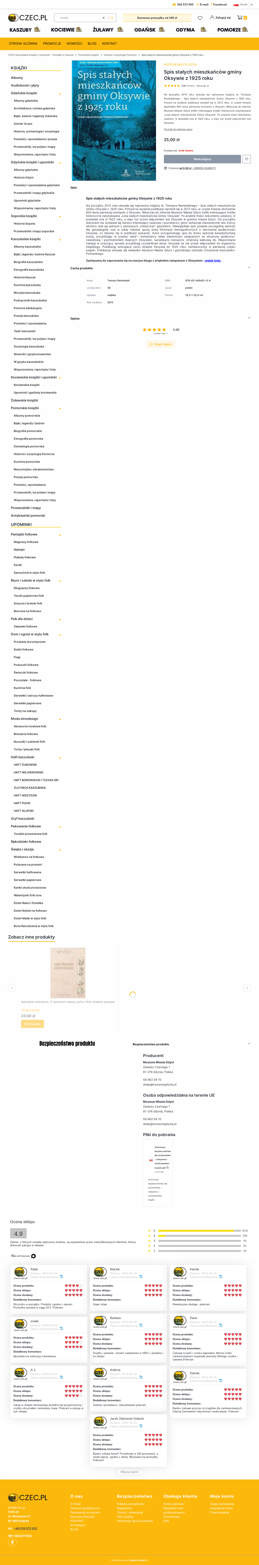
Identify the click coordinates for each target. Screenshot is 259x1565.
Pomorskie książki (88, 54)
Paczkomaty (171, 1516)
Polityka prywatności (130, 1504)
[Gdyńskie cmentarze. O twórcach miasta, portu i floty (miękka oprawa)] (67, 973)
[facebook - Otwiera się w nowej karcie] (12, 1542)
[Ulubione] (201, 18)
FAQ (166, 1521)
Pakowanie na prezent (85, 1512)
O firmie (75, 1504)
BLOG (74, 1529)
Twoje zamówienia (222, 1504)
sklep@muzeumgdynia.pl (159, 1084)
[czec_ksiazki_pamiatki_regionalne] (36, 1498)
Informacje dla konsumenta (135, 1521)
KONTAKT (77, 1521)
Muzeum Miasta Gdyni (180, 64)
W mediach (77, 1525)
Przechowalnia (219, 1512)
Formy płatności (173, 1504)
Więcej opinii (129, 1471)
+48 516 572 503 (25, 1528)
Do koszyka (32, 1023)
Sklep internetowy (128, 1560)
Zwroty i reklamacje (130, 1512)
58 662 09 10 (152, 1079)
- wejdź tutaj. (212, 260)
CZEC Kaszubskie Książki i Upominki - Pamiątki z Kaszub (40, 54)
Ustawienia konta (221, 1508)
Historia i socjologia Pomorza (120, 54)
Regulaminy (124, 1508)
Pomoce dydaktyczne (85, 1508)
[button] (111, 17)
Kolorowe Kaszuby (82, 1516)
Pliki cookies (125, 1516)
